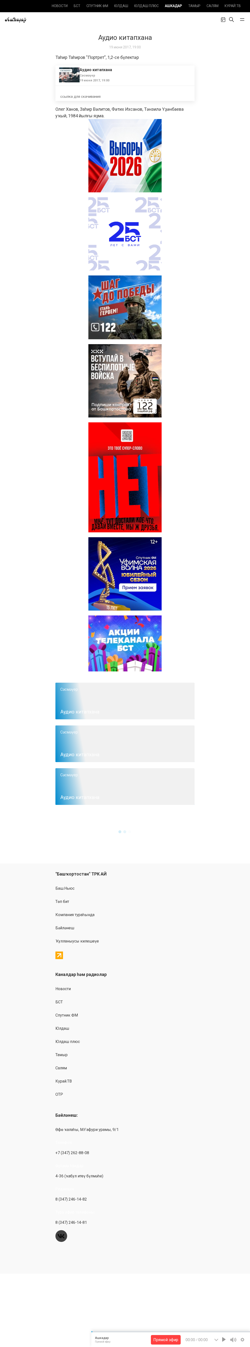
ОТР (59, 1094)
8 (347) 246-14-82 (71, 1199)
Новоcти (60, 6)
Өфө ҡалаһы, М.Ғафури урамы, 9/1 (87, 1129)
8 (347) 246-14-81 (71, 1222)
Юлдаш (121, 6)
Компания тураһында (74, 914)
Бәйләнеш (64, 928)
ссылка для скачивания (80, 96)
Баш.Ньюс (64, 888)
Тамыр (194, 6)
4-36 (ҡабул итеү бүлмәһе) (79, 1176)
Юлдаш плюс (146, 6)
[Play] (224, 1339)
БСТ (77, 6)
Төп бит (62, 901)
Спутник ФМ (97, 6)
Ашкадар (173, 6)
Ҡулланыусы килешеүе (77, 941)
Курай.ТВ (233, 6)
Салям (213, 6)
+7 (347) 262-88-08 (72, 1152)
